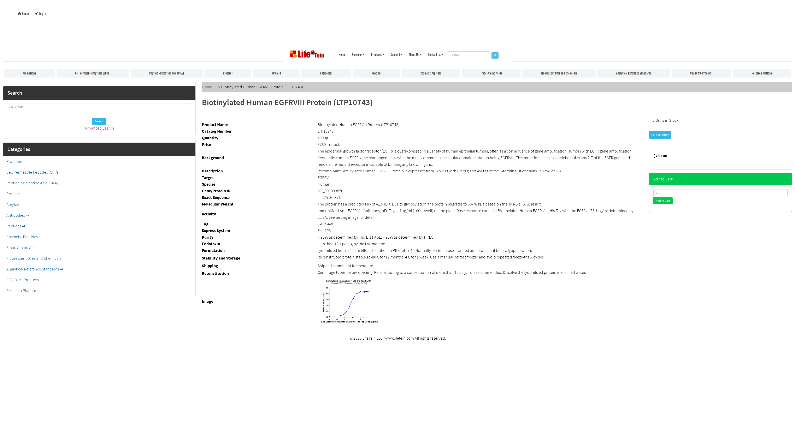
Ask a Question (660, 135)
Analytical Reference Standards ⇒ (34, 269)
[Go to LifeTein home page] (307, 54)
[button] (787, 426)
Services (357, 55)
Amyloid (276, 73)
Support (395, 55)
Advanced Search (99, 128)
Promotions (29, 73)
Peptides (377, 73)
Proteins (228, 73)
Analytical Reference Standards (633, 73)
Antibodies (326, 73)
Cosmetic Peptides (430, 73)
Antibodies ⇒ (17, 215)
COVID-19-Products (701, 73)
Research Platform (762, 73)
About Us (414, 55)
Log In (42, 14)
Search (99, 121)
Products (376, 55)
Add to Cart (663, 201)
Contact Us (434, 55)
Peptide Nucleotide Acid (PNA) (166, 73)
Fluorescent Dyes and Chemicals (559, 73)
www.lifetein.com (399, 338)
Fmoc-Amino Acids (491, 73)
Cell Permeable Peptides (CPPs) (92, 73)
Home (25, 14)
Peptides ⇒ (16, 225)
